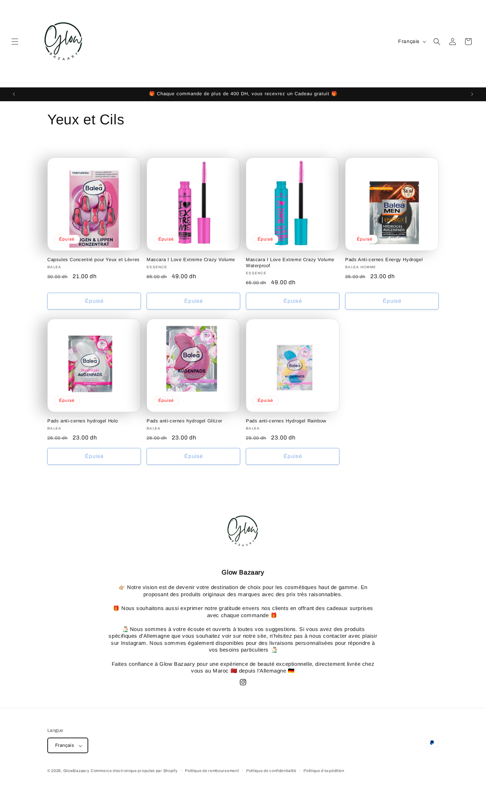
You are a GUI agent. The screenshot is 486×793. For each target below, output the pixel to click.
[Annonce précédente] (14, 94)
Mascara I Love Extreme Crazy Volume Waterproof (290, 262)
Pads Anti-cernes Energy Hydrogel (384, 259)
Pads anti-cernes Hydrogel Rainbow (286, 421)
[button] (15, 41)
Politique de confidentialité (271, 770)
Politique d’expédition (323, 770)
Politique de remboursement (212, 770)
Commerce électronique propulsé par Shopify (134, 771)
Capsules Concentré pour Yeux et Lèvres (93, 259)
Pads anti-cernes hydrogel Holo (82, 421)
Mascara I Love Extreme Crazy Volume (191, 259)
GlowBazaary (76, 771)
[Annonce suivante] (472, 94)
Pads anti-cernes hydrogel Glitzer (184, 421)
